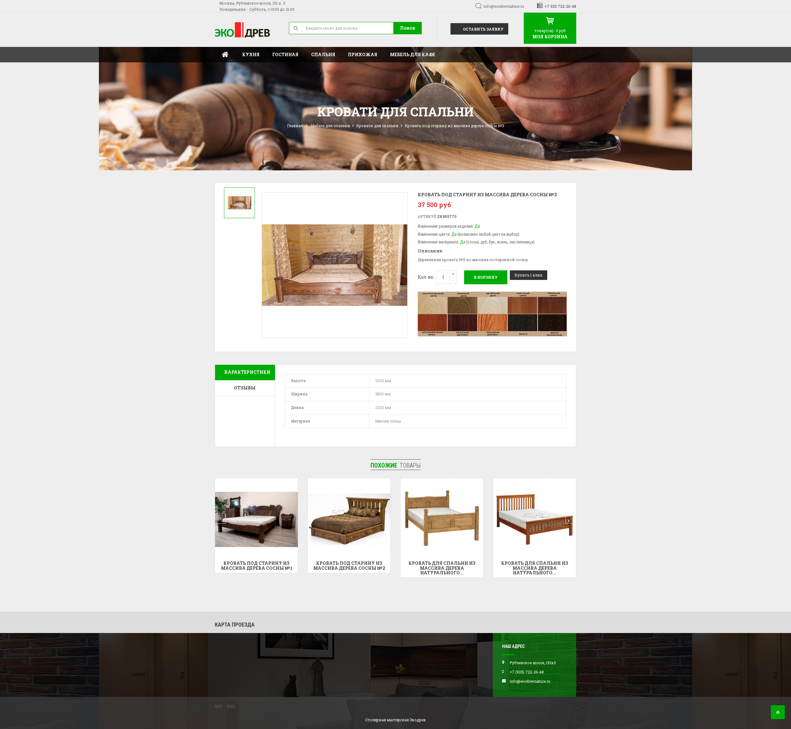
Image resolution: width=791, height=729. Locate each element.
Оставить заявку (483, 29)
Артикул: (427, 216)
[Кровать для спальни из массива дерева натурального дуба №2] (441, 519)
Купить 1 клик (528, 275)
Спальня (323, 54)
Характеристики (247, 372)
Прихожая (362, 54)
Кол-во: (426, 277)
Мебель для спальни (330, 125)
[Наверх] (778, 714)
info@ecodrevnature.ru (503, 6)
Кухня (251, 54)
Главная (225, 54)
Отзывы (245, 388)
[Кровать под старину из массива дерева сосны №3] (239, 202)
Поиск (407, 28)
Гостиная (285, 54)
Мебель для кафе (412, 54)
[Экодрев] (247, 30)
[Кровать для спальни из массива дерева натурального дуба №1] (349, 519)
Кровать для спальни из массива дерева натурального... (349, 568)
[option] (239, 202)
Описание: (430, 251)
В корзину (486, 277)
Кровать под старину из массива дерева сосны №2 (257, 565)
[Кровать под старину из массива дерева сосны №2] (256, 519)
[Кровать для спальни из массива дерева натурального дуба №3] (534, 519)
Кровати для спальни (377, 125)
